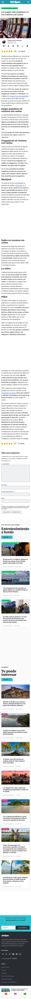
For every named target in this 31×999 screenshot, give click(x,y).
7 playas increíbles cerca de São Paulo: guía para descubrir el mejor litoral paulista (15, 732)
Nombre (4, 484)
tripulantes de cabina (8, 393)
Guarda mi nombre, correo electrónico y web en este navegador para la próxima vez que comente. (15, 507)
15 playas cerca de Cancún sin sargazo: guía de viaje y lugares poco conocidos (14, 761)
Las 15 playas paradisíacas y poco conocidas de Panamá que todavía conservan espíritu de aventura (15, 818)
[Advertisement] (15, 222)
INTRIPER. (14, 958)
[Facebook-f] (2, 954)
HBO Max (19, 185)
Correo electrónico (7, 491)
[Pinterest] (16, 954)
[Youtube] (13, 954)
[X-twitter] (9, 954)
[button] (2, 2)
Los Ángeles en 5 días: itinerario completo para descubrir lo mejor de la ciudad (15, 789)
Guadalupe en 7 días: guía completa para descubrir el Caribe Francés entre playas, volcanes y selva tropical (15, 880)
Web (2, 498)
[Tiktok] (20, 954)
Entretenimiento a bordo (9, 8)
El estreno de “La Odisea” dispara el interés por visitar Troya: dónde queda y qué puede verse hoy (15, 561)
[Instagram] (6, 954)
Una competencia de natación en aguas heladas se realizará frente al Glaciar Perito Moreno (15, 590)
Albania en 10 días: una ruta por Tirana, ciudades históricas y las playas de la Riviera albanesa (14, 703)
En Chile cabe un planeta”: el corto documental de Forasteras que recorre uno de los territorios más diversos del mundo (15, 619)
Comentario (5, 464)
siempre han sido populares (19, 96)
